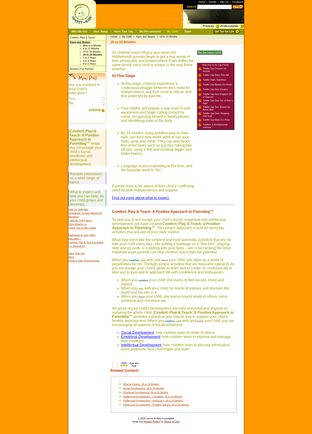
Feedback (237, 1)
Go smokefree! (76, 246)
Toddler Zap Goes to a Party (216, 120)
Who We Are (79, 31)
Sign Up (224, 1)
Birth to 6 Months (92, 45)
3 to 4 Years (89, 60)
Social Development (137, 333)
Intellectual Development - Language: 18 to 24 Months (152, 396)
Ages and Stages (80, 42)
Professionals (229, 26)
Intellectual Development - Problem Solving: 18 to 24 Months (156, 404)
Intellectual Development (141, 345)
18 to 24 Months (92, 54)
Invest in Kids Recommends (83, 260)
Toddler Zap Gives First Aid (216, 75)
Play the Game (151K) (209, 52)
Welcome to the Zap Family (215, 65)
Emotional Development (140, 337)
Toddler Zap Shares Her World (217, 84)
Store (187, 31)
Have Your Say (123, 31)
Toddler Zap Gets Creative (215, 89)
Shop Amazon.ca (77, 224)
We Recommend (150, 31)
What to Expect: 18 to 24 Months (141, 384)
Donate (213, 1)
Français (208, 26)
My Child (172, 31)
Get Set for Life (224, 31)
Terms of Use (172, 421)
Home (201, 1)
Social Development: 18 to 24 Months (143, 388)
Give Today (100, 31)
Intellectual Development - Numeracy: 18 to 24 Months (153, 400)
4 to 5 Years (89, 63)
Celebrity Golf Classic (80, 220)
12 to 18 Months (92, 51)
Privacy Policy (151, 421)
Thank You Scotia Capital (82, 227)
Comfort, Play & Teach (82, 37)
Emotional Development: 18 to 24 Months (145, 392)
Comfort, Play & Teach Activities (85, 242)
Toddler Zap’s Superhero (214, 80)
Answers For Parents (82, 68)
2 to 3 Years (89, 57)
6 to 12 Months (91, 48)
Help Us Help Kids (78, 209)
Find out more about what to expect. (140, 198)
